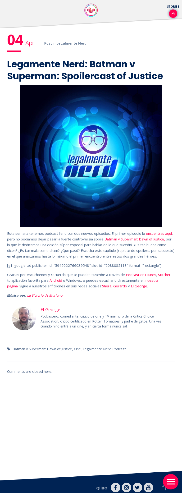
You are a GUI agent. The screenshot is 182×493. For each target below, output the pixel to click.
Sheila (106, 286)
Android (55, 280)
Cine (77, 348)
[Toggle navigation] (170, 481)
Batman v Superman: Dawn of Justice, (135, 239)
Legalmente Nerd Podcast (104, 348)
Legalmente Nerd (71, 43)
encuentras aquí (159, 233)
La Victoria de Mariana (45, 295)
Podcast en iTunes (141, 274)
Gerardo (120, 286)
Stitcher (164, 274)
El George (139, 286)
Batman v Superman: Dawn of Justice (42, 348)
